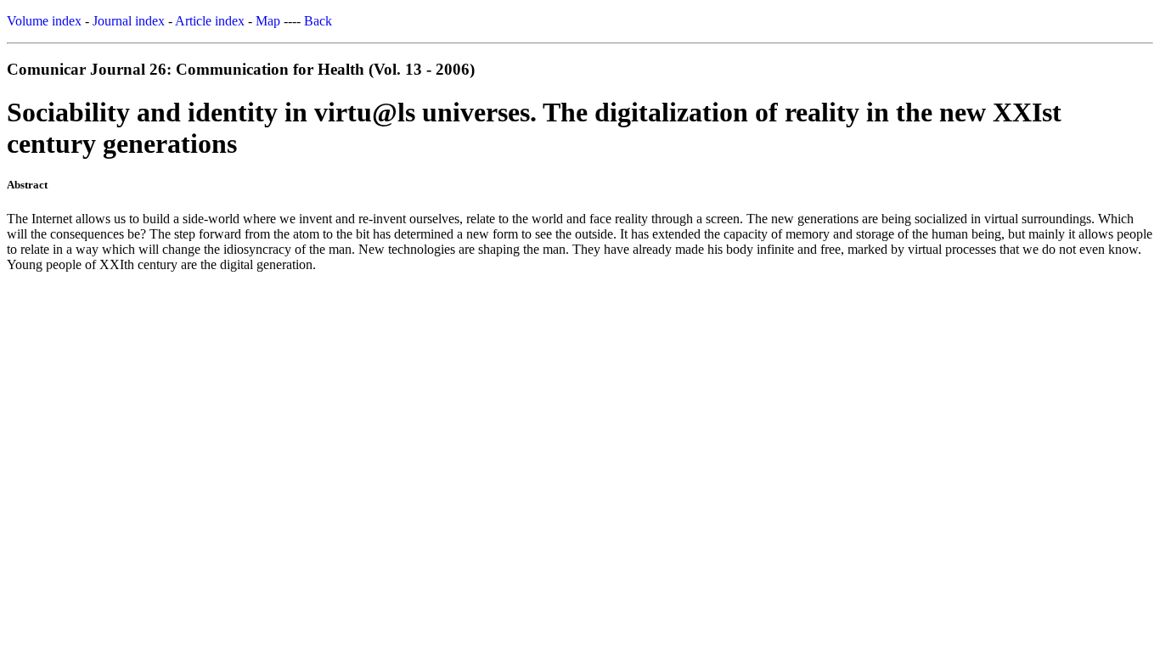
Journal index (129, 21)
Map (268, 21)
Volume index (44, 21)
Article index (210, 21)
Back (318, 21)
